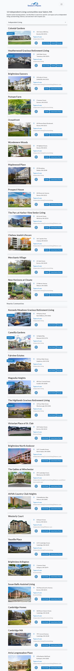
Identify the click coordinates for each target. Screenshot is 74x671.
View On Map (46, 43)
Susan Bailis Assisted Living (21, 584)
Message (59, 43)
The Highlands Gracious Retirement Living (29, 400)
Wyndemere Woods (18, 142)
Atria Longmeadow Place (20, 652)
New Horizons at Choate (20, 280)
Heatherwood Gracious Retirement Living (28, 50)
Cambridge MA (15, 630)
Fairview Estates (16, 355)
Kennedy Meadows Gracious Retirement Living (31, 310)
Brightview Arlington (18, 561)
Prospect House (16, 189)
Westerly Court (16, 516)
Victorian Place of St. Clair (21, 423)
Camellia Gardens (16, 332)
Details (53, 43)
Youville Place (15, 539)
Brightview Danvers (18, 73)
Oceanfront (14, 120)
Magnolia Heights (17, 378)
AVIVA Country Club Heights (22, 494)
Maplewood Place (17, 164)
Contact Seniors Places (56, 88)
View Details (52, 325)
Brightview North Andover (21, 445)
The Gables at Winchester (21, 469)
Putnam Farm (14, 96)
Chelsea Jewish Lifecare (19, 235)
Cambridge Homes (17, 607)
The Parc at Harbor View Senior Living (26, 212)
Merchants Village (17, 257)
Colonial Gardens (16, 28)
